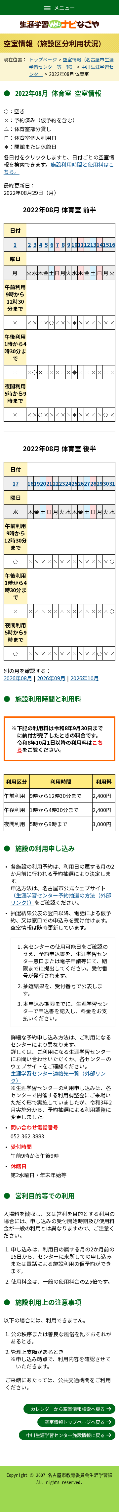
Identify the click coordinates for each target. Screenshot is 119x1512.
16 (112, 244)
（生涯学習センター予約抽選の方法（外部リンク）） (61, 898)
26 (81, 483)
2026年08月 (18, 678)
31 (112, 483)
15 (106, 244)
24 (68, 483)
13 (93, 244)
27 (87, 483)
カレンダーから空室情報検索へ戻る (68, 1409)
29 (99, 483)
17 (16, 483)
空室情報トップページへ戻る (75, 1422)
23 (62, 483)
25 (74, 483)
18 (30, 483)
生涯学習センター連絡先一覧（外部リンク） (58, 1076)
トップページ (43, 59)
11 (81, 244)
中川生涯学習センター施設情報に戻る (65, 1435)
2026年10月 (84, 678)
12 (87, 244)
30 (106, 483)
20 (43, 483)
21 (49, 483)
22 (56, 483)
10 (74, 244)
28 (93, 483)
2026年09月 (51, 678)
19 (37, 483)
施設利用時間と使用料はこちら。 (59, 167)
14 (99, 244)
